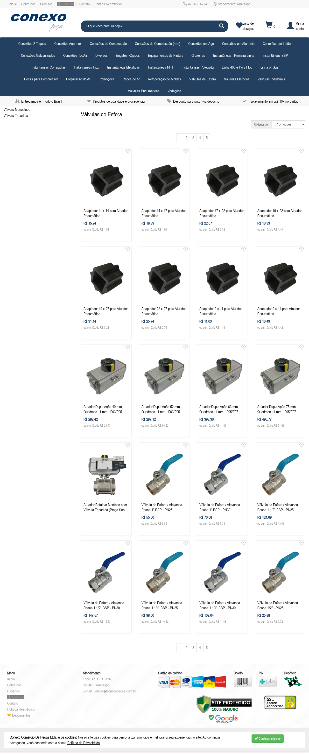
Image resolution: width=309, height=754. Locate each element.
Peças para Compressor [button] (41, 79)
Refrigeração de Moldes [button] (164, 79)
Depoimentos (20, 715)
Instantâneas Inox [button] (86, 67)
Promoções (106, 79)
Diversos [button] (101, 55)
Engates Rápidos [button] (128, 55)
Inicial (12, 4)
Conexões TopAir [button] (75, 55)
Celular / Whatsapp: (96, 685)
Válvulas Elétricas (236, 79)
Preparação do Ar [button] (78, 79)
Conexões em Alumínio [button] (238, 43)
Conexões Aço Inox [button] (68, 43)
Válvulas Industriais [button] (271, 79)
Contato (84, 4)
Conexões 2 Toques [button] (32, 43)
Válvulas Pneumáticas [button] (143, 91)
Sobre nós (28, 4)
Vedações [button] (174, 91)
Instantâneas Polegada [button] (198, 67)
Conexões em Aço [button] (201, 43)
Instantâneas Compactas (48, 67)
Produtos (46, 4)
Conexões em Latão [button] (277, 43)
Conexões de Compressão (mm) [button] (157, 43)
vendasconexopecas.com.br (115, 691)
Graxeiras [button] (198, 55)
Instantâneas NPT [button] (160, 67)
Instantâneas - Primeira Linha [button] (233, 55)
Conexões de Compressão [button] (108, 43)
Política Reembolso (108, 4)
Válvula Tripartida (16, 115)
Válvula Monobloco (17, 109)
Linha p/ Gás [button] (269, 67)
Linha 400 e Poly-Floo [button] (237, 67)
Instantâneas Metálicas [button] (123, 67)
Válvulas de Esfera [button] (202, 79)
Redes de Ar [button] (131, 79)
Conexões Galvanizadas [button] (38, 55)
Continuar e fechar (269, 738)
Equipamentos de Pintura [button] (165, 55)
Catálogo (67, 4)
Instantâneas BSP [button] (275, 55)
